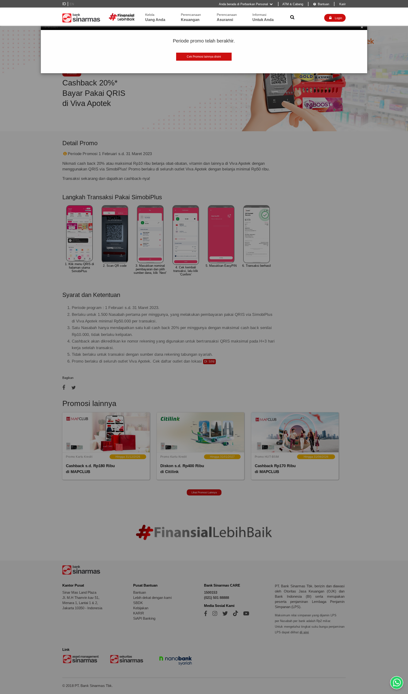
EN (72, 4)
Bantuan (321, 4)
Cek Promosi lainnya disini (204, 56)
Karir (342, 4)
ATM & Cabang (292, 4)
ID (64, 4)
